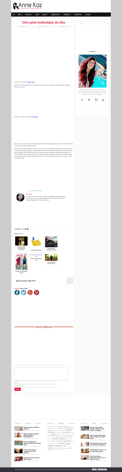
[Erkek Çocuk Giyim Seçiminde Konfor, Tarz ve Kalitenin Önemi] (85, 459)
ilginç (22, 288)
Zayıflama (59, 448)
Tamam (94, 469)
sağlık (49, 441)
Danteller (51, 428)
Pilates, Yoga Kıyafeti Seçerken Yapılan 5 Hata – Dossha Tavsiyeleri (97, 429)
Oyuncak (49, 439)
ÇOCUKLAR (67, 15)
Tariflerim (58, 441)
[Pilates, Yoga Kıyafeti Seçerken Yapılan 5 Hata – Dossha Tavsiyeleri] (85, 430)
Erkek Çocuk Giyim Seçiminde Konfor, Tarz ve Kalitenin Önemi (98, 457)
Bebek (61, 427)
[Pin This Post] (37, 295)
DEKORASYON (55, 15)
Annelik (57, 426)
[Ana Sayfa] (27, 9)
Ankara (53, 426)
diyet (56, 430)
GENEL (19, 15)
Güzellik (27, 423)
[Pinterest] (18, 229)
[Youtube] (25, 229)
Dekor (55, 428)
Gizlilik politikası (102, 469)
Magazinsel (58, 437)
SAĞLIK (44, 15)
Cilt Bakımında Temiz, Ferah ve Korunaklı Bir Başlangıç (98, 444)
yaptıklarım (52, 448)
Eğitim (60, 432)
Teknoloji (50, 444)
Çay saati (65, 448)
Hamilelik (72, 432)
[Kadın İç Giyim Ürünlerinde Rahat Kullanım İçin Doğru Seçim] (85, 438)
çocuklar (50, 450)
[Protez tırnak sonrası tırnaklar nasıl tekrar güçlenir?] (18, 453)
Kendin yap (64, 435)
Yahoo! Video (31, 82)
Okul (71, 437)
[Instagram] (20, 229)
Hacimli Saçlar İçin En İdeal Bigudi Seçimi (31, 458)
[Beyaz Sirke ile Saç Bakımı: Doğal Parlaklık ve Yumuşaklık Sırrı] (18, 437)
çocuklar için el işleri (58, 449)
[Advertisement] (43, 42)
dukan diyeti (62, 430)
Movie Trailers (32, 190)
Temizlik (56, 444)
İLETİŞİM (88, 15)
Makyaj (63, 437)
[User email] (27, 229)
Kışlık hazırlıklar (51, 436)
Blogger (66, 427)
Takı (52, 441)
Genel (94, 423)
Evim (57, 432)
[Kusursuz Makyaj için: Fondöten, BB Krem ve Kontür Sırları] (18, 445)
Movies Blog (39, 190)
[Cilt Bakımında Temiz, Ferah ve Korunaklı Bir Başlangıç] (85, 446)
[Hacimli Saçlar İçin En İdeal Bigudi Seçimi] (18, 461)
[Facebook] (23, 229)
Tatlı (73, 441)
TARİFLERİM (77, 15)
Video (26, 288)
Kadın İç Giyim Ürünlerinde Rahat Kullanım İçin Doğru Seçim (98, 436)
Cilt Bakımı (71, 426)
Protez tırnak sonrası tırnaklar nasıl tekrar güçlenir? (29, 451)
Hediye (49, 435)
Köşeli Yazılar (71, 435)
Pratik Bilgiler (59, 438)
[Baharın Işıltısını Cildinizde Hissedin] (18, 430)
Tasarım (66, 440)
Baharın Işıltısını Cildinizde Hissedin (31, 428)
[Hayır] (120, 470)
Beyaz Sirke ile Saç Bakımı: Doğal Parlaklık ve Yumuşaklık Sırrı (31, 435)
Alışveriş (49, 426)
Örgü (70, 448)
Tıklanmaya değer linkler (59, 444)
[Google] (16, 229)
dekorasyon (62, 428)
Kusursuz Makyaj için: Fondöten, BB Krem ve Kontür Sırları (32, 443)
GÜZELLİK (28, 15)
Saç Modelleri (69, 439)
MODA (37, 15)
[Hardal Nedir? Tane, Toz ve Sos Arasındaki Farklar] (85, 453)
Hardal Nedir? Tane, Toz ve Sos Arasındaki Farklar (98, 450)
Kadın (59, 435)
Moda (67, 437)
